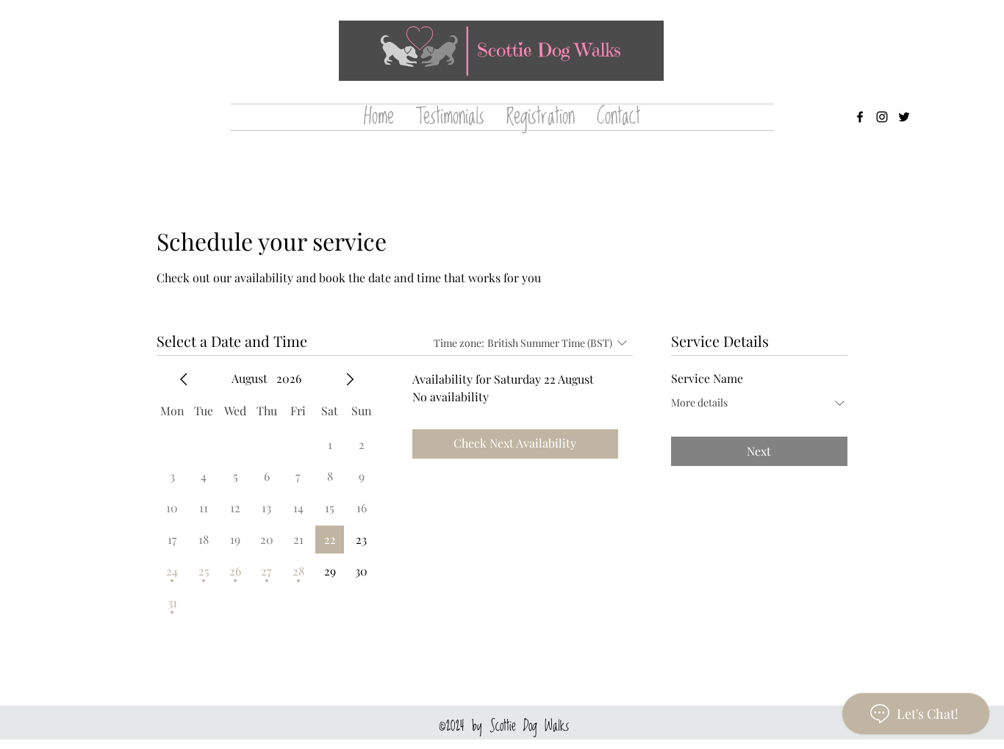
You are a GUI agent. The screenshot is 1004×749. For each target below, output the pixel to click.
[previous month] (184, 379)
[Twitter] (904, 117)
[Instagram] (882, 117)
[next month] (350, 379)
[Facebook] (860, 117)
